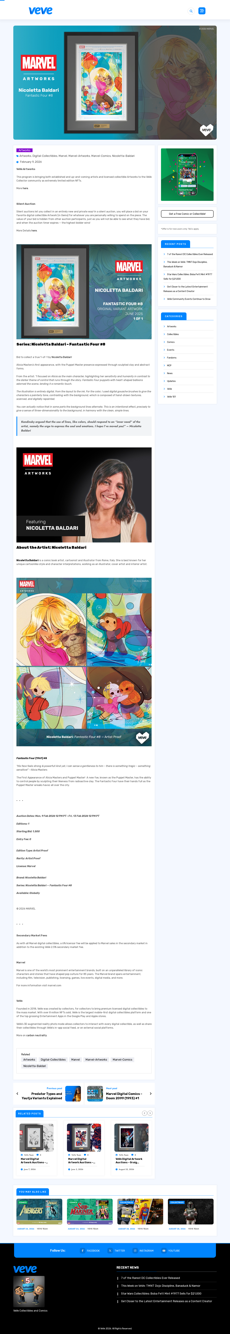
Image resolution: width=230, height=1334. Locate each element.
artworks (25, 156)
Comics (171, 342)
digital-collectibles (44, 156)
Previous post (54, 1088)
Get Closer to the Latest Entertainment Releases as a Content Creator (166, 1301)
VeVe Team (29, 1155)
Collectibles (173, 334)
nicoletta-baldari (123, 156)
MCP (169, 365)
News (170, 373)
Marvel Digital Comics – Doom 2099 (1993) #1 (124, 1096)
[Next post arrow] (151, 1093)
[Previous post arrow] (17, 1093)
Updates (171, 381)
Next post (111, 1088)
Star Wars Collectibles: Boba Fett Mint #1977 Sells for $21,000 (161, 1293)
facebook (93, 1250)
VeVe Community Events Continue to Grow (188, 299)
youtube (174, 1250)
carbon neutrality (36, 1035)
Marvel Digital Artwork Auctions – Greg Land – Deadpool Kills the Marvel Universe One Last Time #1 (35, 1160)
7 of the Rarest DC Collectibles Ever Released (190, 254)
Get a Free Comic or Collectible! (187, 213)
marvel (63, 156)
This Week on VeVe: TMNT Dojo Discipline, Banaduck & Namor (160, 1285)
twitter (120, 1250)
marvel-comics (101, 156)
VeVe (169, 389)
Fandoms (171, 357)
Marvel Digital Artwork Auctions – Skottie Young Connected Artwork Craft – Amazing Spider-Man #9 (81, 1160)
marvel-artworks (79, 156)
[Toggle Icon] (201, 10)
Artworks (24, 150)
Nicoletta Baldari (61, 357)
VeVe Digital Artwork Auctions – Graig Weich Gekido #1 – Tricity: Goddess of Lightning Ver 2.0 (129, 1160)
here (25, 188)
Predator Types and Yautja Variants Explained (42, 1096)
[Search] (191, 11)
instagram (146, 1250)
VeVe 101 (171, 396)
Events (170, 350)
